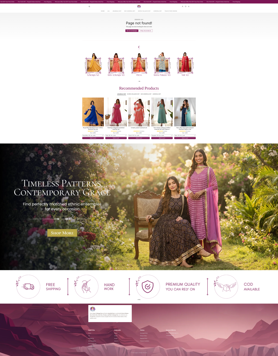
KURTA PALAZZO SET (144, 11)
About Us (116, 341)
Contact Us (116, 343)
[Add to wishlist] (102, 124)
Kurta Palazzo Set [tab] (133, 94)
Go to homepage (132, 30)
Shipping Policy (143, 338)
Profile (115, 338)
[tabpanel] (139, 120)
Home (89, 333)
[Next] (102, 111)
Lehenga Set (91, 346)
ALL (109, 11)
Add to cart (93, 138)
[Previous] (83, 111)
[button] (89, 6)
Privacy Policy (143, 335)
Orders (115, 335)
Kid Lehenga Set (92, 341)
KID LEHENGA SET (129, 11)
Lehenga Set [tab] (157, 94)
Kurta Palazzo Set (92, 343)
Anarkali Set (91, 338)
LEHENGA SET (157, 11)
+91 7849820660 (170, 335)
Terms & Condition (144, 341)
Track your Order (92, 348)
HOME (103, 11)
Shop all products (145, 30)
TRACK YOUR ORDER (171, 11)
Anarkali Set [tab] (121, 94)
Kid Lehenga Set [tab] (146, 94)
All (89, 335)
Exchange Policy (144, 333)
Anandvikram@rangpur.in (172, 333)
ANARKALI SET (117, 11)
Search (115, 333)
